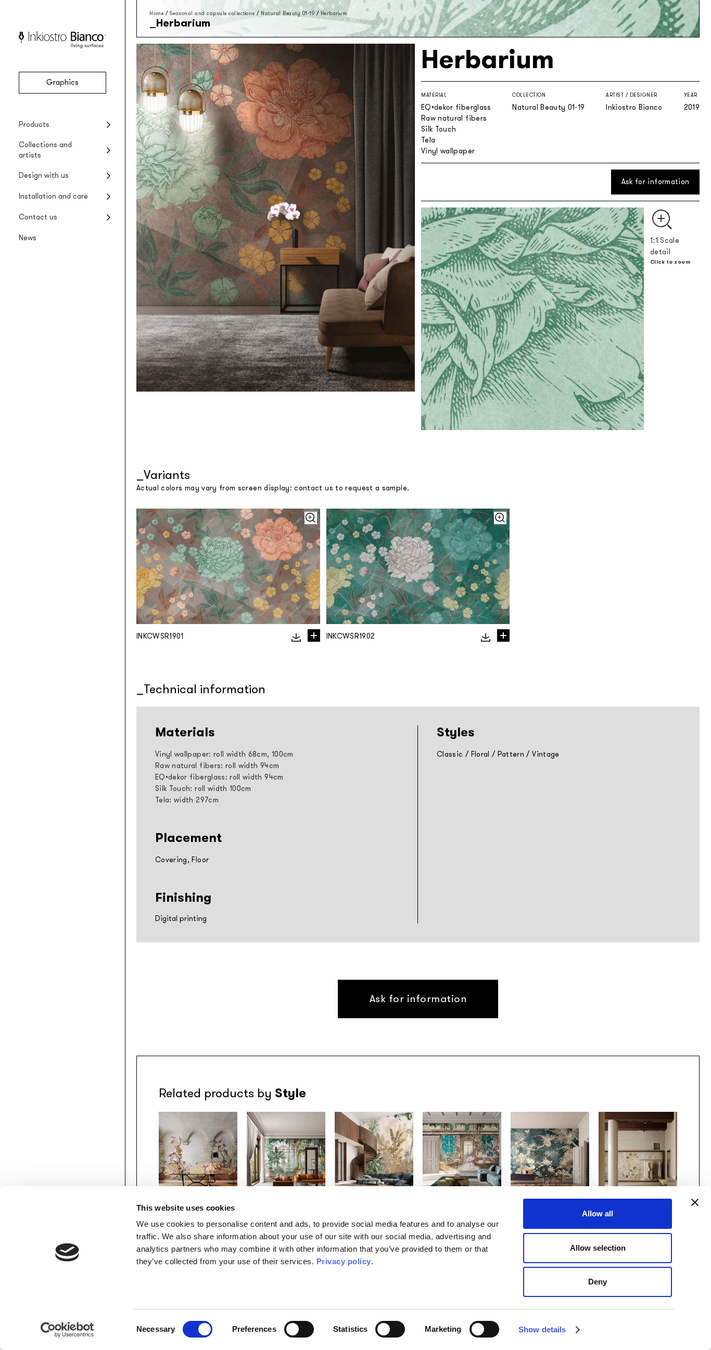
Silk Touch (438, 129)
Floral (480, 754)
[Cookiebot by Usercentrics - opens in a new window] (67, 1330)
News (27, 238)
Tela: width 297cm (187, 800)
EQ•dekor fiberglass (456, 107)
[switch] (299, 1329)
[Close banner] (695, 1202)
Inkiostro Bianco (634, 107)
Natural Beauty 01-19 (287, 13)
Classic (450, 754)
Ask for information (655, 182)
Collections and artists (45, 150)
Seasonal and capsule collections (212, 13)
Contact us (38, 217)
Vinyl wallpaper (448, 151)
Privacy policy (343, 1261)
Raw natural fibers (454, 118)
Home (156, 13)
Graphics (62, 82)
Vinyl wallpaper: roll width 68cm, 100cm (224, 754)
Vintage (545, 754)
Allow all (597, 1213)
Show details (542, 1329)
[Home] (62, 46)
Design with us (44, 175)
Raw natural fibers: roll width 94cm (217, 766)
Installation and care (53, 196)
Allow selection (598, 1247)
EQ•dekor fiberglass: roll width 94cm (219, 777)
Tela (428, 140)
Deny (597, 1281)
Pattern (511, 754)
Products (34, 124)
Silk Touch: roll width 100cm (203, 789)
